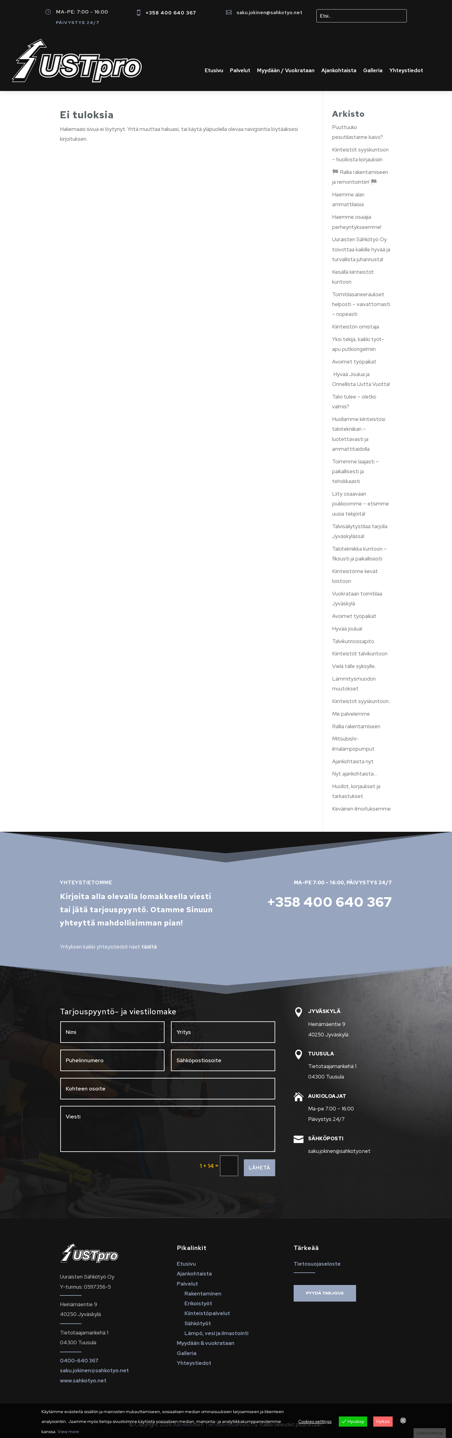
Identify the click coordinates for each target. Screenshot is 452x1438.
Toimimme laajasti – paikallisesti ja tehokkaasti (355, 471)
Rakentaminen (202, 1293)
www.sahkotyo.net (83, 1380)
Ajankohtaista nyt (353, 761)
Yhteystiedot (406, 71)
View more (68, 1431)
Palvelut (240, 71)
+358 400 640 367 (171, 13)
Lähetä (259, 1168)
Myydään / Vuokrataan (286, 71)
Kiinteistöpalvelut (207, 1313)
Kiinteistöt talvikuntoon (359, 653)
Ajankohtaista (338, 71)
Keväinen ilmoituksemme (361, 808)
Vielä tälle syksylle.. (354, 666)
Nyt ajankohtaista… (354, 773)
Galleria (373, 71)
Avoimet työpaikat (354, 361)
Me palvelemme (351, 713)
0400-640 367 (79, 1360)
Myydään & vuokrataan (205, 1343)
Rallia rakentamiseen (356, 726)
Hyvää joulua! (347, 628)
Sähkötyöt (197, 1323)
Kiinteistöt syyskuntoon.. (361, 701)
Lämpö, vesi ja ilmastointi (216, 1333)
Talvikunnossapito (353, 641)
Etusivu (214, 71)
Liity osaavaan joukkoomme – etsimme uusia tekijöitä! (360, 503)
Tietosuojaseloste (317, 1263)
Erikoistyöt (198, 1303)
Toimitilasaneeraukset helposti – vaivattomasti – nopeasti (361, 304)
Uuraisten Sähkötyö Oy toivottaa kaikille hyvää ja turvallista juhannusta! (361, 249)
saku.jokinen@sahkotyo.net (270, 12)
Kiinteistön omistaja (355, 326)
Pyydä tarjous (325, 1293)
